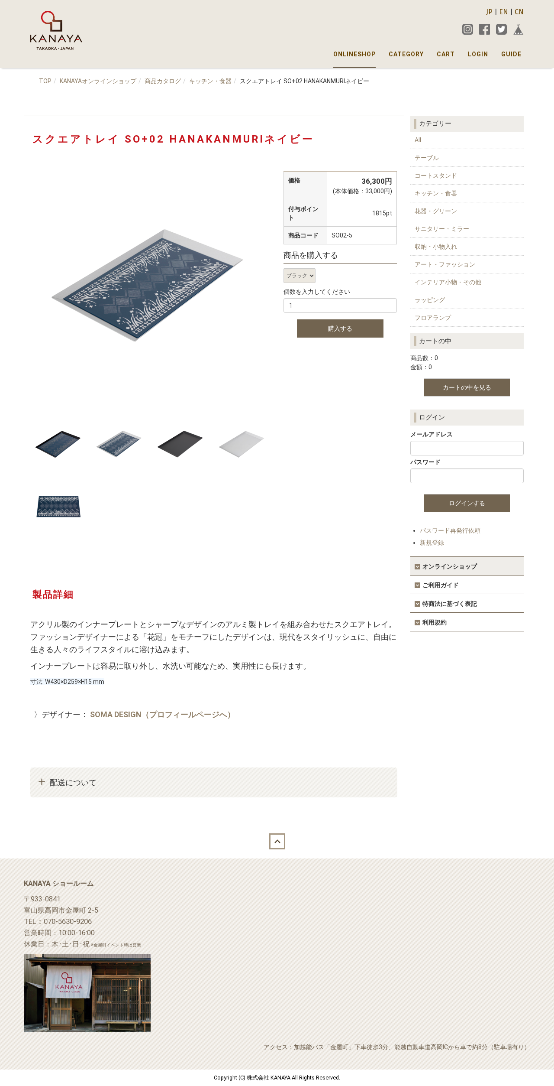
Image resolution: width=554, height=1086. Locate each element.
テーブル (427, 157)
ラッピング (430, 299)
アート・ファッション (445, 264)
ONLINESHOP (354, 54)
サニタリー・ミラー (442, 228)
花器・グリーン (436, 211)
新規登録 (432, 542)
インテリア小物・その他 (448, 282)
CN (519, 12)
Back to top (277, 841)
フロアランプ (433, 317)
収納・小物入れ (436, 246)
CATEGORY (406, 54)
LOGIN (478, 54)
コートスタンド (436, 175)
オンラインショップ (449, 566)
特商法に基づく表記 (449, 603)
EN (503, 12)
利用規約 (434, 622)
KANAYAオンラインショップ (98, 81)
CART (446, 54)
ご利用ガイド (440, 585)
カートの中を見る (467, 387)
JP (489, 12)
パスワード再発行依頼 (450, 530)
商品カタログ (163, 81)
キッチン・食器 (210, 81)
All (418, 140)
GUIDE (511, 54)
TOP (45, 81)
